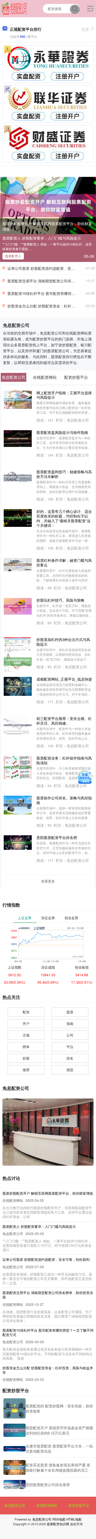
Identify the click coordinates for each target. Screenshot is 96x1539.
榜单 (26, 1046)
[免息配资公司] (14, 8)
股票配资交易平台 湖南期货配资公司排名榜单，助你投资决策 (47, 1294)
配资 (26, 1011)
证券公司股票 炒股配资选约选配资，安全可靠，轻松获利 (46, 1259)
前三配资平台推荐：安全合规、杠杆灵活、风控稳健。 (64, 721)
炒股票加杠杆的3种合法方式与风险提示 (63, 642)
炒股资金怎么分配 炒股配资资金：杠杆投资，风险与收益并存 (47, 1370)
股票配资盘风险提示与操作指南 (62, 432)
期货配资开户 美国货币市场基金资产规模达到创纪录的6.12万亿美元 (59, 1430)
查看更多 (48, 881)
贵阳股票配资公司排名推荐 (48, 1484)
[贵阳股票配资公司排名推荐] (14, 1484)
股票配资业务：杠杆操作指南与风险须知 (64, 760)
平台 (69, 1046)
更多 (85, 29)
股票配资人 (13, 256)
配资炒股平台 (78, 1505)
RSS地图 (58, 1519)
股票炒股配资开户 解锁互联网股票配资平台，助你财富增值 (47, 226)
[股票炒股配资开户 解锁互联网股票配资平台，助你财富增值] (48, 205)
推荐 (26, 1069)
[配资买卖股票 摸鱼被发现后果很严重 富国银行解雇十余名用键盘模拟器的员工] (14, 1467)
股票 (69, 1011)
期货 (69, 1069)
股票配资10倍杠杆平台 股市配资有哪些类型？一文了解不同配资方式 (48, 1332)
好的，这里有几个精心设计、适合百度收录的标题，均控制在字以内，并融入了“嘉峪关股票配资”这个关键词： (64, 518)
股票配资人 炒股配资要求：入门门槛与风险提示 (41, 238)
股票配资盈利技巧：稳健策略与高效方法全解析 (64, 474)
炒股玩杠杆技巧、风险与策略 (60, 600)
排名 (69, 1058)
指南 (69, 1023)
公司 (69, 1035)
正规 (26, 1035)
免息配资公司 (14, 1505)
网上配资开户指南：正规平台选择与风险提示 (64, 395)
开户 (26, 1023)
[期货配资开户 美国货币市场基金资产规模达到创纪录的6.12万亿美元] (14, 1430)
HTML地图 (73, 1519)
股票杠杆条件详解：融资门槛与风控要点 (64, 562)
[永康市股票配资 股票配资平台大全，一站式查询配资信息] (14, 1448)
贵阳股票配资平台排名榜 (56, 837)
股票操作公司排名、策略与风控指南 (64, 800)
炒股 (26, 1058)
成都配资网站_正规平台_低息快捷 (64, 679)
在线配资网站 (46, 1505)
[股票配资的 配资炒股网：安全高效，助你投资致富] (14, 1408)
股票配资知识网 (58, 1524)
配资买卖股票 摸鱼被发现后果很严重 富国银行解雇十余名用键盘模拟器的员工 (58, 1467)
